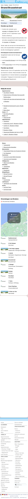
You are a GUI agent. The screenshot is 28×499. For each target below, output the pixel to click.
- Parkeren (17, 430)
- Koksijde (17, 472)
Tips (2, 429)
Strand (2, 459)
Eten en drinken (19, 422)
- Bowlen (3, 476)
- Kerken (3, 466)
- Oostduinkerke (19, 471)
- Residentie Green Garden (6, 439)
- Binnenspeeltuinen (6, 475)
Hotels (2, 445)
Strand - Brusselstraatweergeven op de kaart (14, 218)
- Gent (16, 447)
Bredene (11, 31)
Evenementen (18, 424)
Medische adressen (20, 434)
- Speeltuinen (4, 473)
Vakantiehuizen (5, 447)
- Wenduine (18, 460)
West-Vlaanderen (19, 444)
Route (16, 429)
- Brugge (17, 446)
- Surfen (3, 491)
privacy (11, 497)
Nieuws (16, 439)
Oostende (24, 64)
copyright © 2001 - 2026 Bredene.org (19, 497)
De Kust (17, 451)
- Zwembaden (4, 487)
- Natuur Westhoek (19, 476)
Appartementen (5, 437)
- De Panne (17, 474)
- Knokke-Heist (18, 454)
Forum (16, 436)
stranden (4, 31)
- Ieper (16, 449)
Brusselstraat (13, 20)
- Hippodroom (4, 452)
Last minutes (4, 454)
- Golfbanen (4, 489)
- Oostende (18, 463)
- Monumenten (5, 464)
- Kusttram (17, 432)
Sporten (3, 485)
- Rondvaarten (4, 471)
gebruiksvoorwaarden (5, 497)
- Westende (18, 467)
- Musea (3, 462)
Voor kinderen (4, 430)
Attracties (3, 469)
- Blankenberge (19, 458)
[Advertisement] (14, 84)
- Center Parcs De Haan (7, 450)
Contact (17, 487)
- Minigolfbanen (5, 478)
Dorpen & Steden (5, 482)
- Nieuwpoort (18, 469)
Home (2, 422)
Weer (2, 432)
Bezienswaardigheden (6, 460)
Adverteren (18, 481)
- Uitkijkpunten (5, 468)
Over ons (17, 482)
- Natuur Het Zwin (19, 453)
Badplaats (3, 427)
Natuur (2, 484)
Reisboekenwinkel (19, 437)
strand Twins (8, 64)
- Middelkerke (18, 465)
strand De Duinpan (10, 60)
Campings (3, 443)
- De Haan (17, 462)
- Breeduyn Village (5, 449)
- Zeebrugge (18, 456)
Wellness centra (5, 480)
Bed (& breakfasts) (6, 441)
